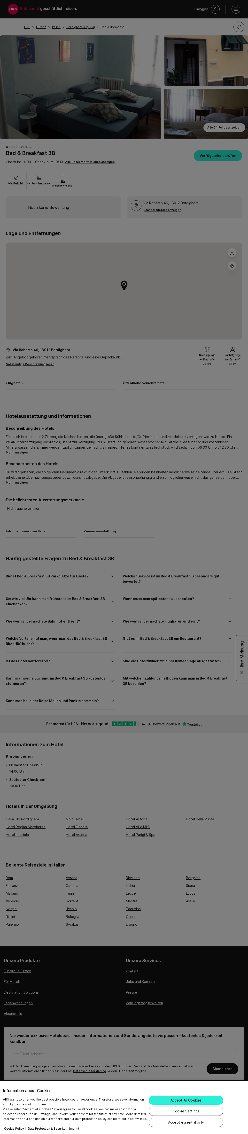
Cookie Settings (186, 1111)
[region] (124, 1107)
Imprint (74, 1128)
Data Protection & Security (46, 1128)
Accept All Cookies (186, 1100)
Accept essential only (186, 1122)
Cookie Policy (14, 1128)
